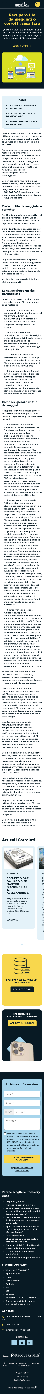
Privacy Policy (22, 1373)
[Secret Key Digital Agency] (32, 1388)
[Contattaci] (37, 4)
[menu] (4, 4)
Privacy (26, 1137)
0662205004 (13, 1325)
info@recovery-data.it (18, 1330)
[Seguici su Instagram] (22, 1343)
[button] (22, 944)
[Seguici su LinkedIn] (30, 1343)
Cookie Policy (22, 1376)
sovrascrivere (20, 803)
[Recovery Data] (22, 4)
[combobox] (9, 1112)
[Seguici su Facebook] (14, 1343)
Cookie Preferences (22, 1380)
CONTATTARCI (12, 192)
